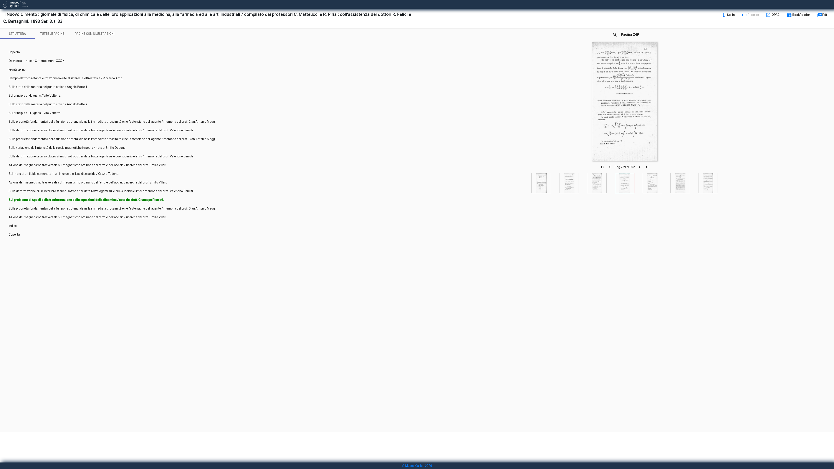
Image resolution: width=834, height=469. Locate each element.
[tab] (17, 33)
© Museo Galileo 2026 (417, 465)
